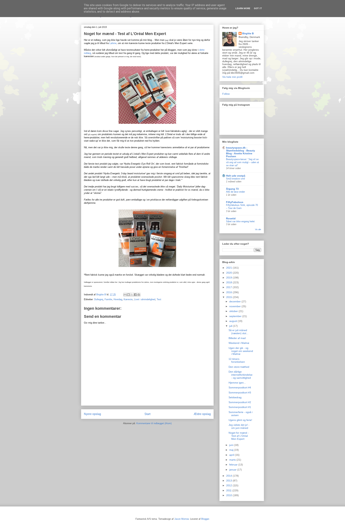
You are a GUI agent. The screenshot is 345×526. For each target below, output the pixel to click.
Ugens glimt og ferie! (240, 420)
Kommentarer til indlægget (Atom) (154, 423)
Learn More (242, 8)
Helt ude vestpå (235, 175)
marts (232, 459)
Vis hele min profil (232, 76)
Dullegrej (98, 299)
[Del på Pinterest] (139, 294)
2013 (229, 480)
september (235, 316)
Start (147, 414)
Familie (108, 299)
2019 (229, 277)
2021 (229, 267)
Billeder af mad (237, 338)
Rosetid (231, 218)
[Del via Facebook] (135, 294)
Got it (258, 8)
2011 (229, 490)
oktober (234, 311)
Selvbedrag (235, 397)
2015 (229, 297)
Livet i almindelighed (144, 299)
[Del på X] (132, 294)
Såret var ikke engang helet (240, 221)
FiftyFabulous (234, 202)
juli (231, 325)
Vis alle (258, 229)
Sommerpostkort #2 (240, 402)
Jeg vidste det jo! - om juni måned (239, 426)
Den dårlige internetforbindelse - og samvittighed (240, 374)
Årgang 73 (232, 188)
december (235, 301)
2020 (229, 272)
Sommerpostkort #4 (240, 387)
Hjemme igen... (237, 382)
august (233, 321)
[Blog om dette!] (128, 294)
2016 (229, 292)
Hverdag (118, 299)
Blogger (205, 519)
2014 (229, 475)
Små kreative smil (235, 178)
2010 (229, 495)
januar (233, 469)
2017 (229, 287)
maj (231, 449)
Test (159, 299)
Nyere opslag (92, 414)
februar (233, 464)
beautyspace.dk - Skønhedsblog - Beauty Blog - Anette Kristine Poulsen (240, 152)
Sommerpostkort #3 (240, 392)
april (232, 454)
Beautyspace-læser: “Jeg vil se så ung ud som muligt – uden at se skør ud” (242, 162)
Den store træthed (239, 366)
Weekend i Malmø (239, 343)
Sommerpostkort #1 (240, 407)
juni (231, 445)
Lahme (112, 43)
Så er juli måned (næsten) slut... (238, 332)
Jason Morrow (181, 519)
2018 (229, 282)
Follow (226, 93)
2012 (229, 485)
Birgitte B (248, 33)
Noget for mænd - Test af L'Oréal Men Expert (239, 435)
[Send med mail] (125, 294)
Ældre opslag (202, 414)
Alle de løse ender (235, 191)
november (235, 306)
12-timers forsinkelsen (237, 360)
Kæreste (128, 299)
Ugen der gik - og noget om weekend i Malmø (241, 351)
